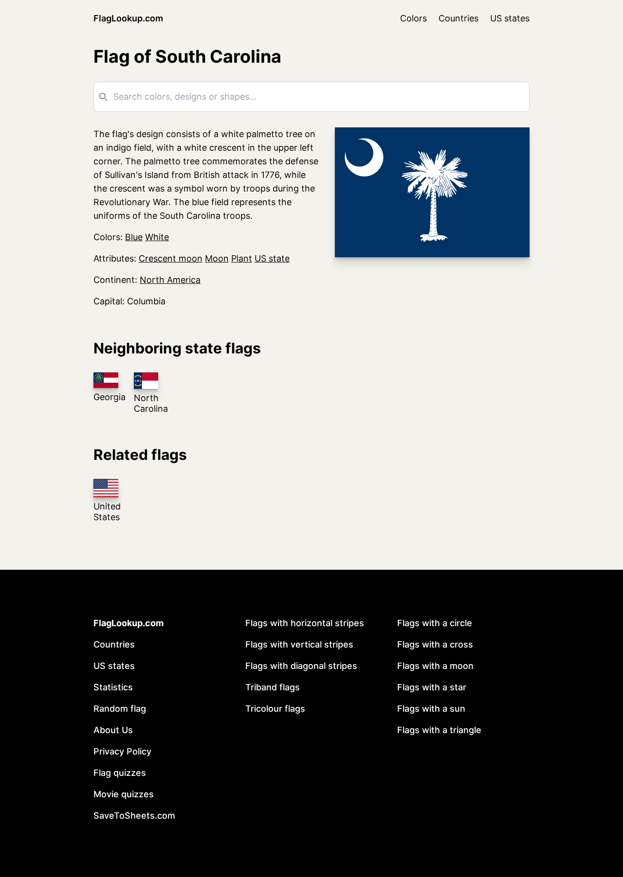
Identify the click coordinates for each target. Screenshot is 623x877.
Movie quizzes (123, 794)
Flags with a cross (435, 644)
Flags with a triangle (439, 730)
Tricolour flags (275, 708)
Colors (413, 18)
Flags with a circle (434, 623)
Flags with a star (431, 687)
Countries (458, 18)
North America (170, 280)
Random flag (119, 708)
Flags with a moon (435, 666)
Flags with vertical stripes (299, 644)
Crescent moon (170, 258)
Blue (134, 237)
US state (272, 258)
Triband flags (272, 687)
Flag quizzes (119, 773)
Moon (217, 258)
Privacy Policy (122, 751)
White (157, 237)
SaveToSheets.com (134, 815)
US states (510, 18)
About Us (113, 730)
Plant (241, 258)
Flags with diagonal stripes (301, 666)
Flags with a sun (431, 708)
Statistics (113, 687)
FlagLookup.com (128, 18)
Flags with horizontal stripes (304, 623)
